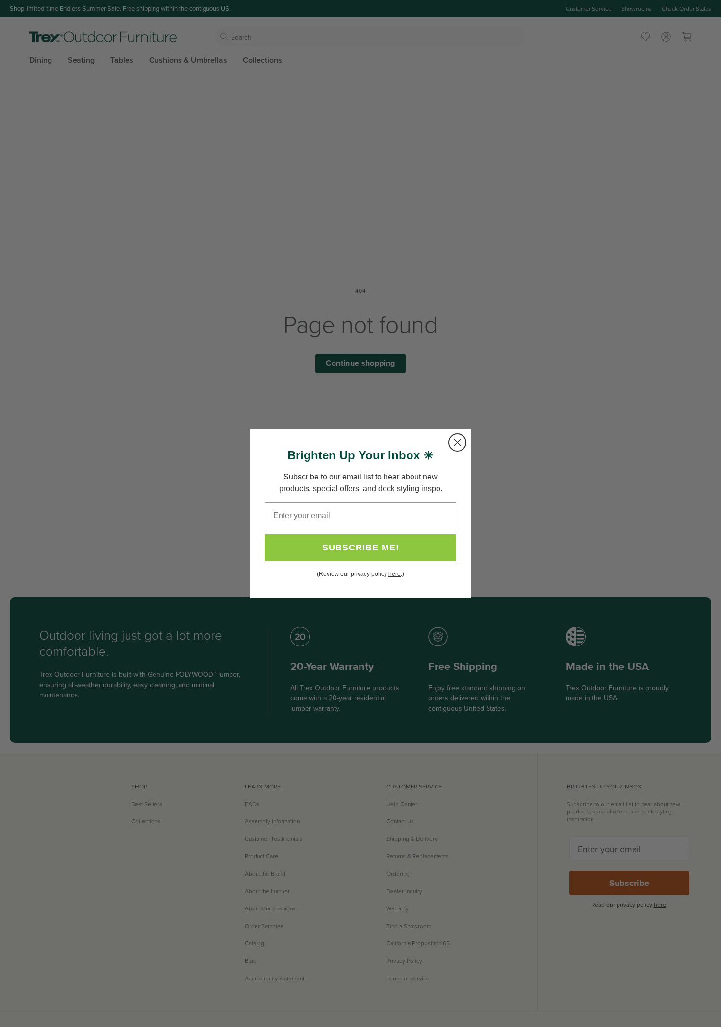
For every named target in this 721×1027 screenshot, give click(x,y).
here (394, 574)
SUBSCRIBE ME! (360, 547)
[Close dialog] (457, 442)
